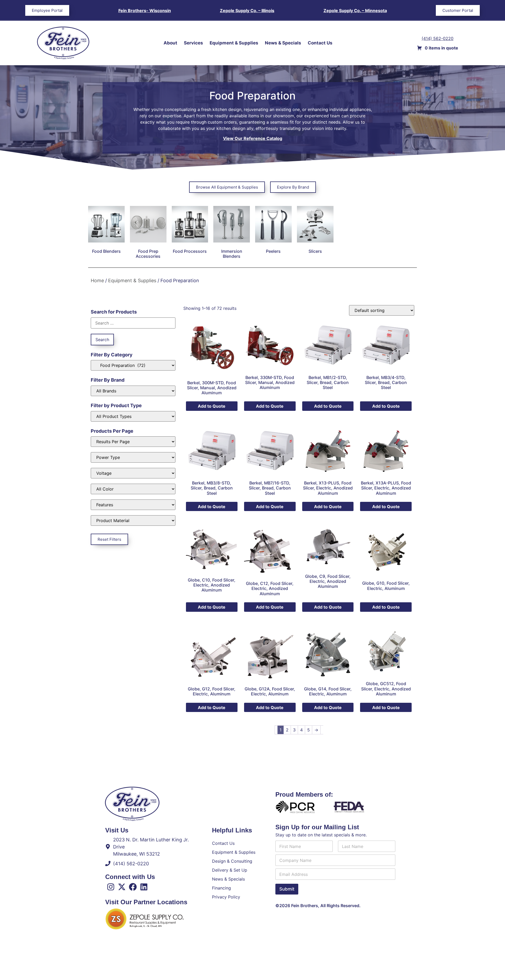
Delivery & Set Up (229, 870)
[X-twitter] (121, 886)
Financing (221, 888)
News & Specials (283, 43)
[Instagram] (110, 886)
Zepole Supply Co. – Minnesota (355, 10)
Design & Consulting (232, 861)
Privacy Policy (226, 897)
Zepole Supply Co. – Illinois (247, 10)
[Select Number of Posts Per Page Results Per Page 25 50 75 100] (133, 441)
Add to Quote (211, 406)
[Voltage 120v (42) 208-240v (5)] (133, 473)
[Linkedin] (143, 886)
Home (97, 280)
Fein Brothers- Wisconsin (144, 10)
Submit (286, 889)
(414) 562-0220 (437, 38)
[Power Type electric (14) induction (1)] (133, 457)
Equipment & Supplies (234, 43)
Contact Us (320, 43)
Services (193, 43)
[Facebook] (132, 886)
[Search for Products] (133, 323)
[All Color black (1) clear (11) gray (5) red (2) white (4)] (133, 489)
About (170, 43)
